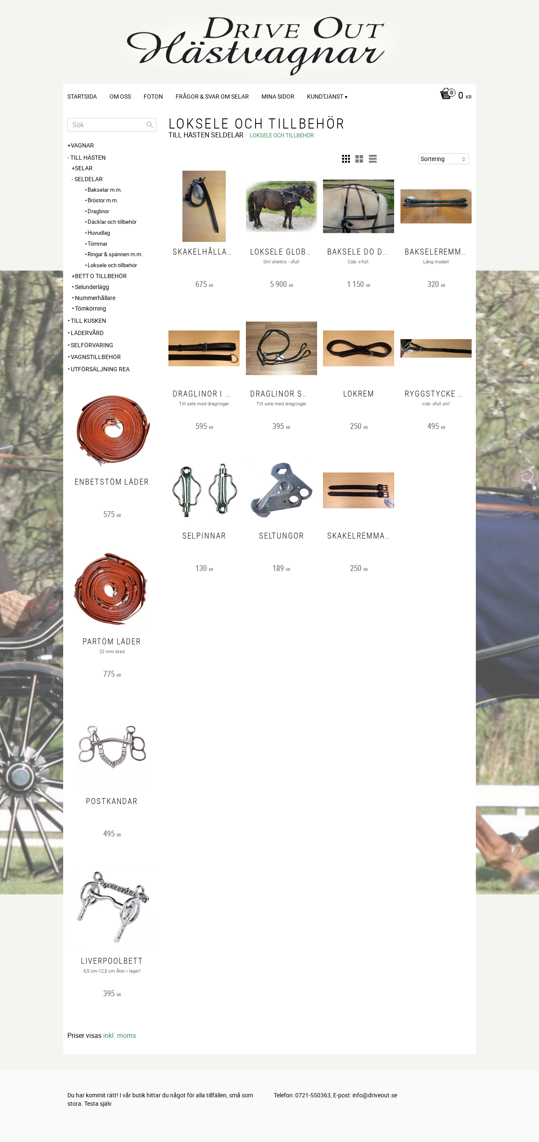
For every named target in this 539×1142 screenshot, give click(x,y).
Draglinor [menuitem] (98, 211)
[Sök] (150, 124)
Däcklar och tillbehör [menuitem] (112, 221)
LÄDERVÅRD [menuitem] (87, 333)
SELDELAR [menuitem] (89, 179)
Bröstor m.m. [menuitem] (103, 200)
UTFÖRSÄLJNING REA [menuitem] (100, 369)
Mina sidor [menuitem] (277, 96)
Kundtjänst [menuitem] (325, 96)
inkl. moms (119, 1035)
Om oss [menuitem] (120, 96)
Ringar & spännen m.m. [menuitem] (115, 254)
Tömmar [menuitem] (97, 243)
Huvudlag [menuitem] (99, 232)
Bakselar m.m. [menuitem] (105, 189)
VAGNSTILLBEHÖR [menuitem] (96, 357)
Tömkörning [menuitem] (90, 308)
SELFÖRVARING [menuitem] (92, 345)
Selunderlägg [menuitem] (92, 287)
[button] (345, 158)
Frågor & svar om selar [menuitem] (212, 96)
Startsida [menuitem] (82, 96)
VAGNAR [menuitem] (82, 145)
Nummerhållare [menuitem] (95, 298)
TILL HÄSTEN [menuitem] (88, 157)
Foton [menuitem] (153, 96)
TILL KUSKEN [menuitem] (88, 320)
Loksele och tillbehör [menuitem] (112, 265)
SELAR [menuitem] (84, 168)
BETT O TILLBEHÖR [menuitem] (101, 276)
